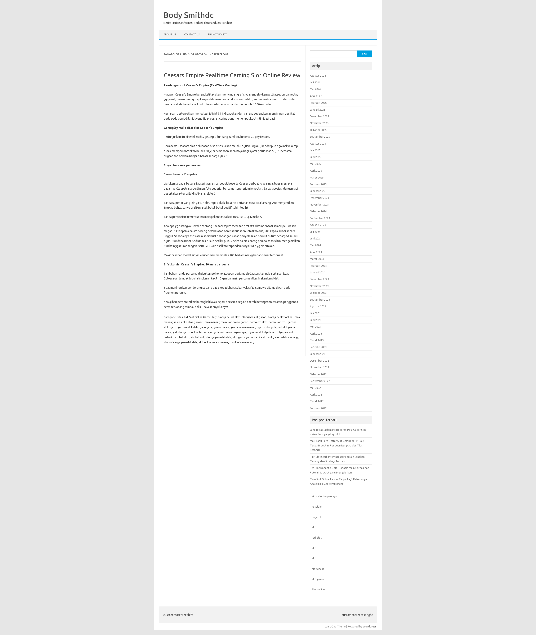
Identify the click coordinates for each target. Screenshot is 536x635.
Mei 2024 (315, 245)
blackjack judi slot (229, 317)
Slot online (318, 589)
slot (314, 527)
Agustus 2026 (318, 75)
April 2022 (316, 394)
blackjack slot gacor (254, 317)
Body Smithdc (189, 14)
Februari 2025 (318, 184)
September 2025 (320, 136)
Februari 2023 (318, 346)
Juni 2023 (315, 319)
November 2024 (319, 204)
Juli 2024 (315, 231)
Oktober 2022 (318, 374)
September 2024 (320, 218)
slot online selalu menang (214, 342)
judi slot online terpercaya (230, 332)
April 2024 (316, 252)
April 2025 (316, 170)
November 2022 (319, 367)
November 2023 (319, 286)
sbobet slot (182, 337)
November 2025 (319, 123)
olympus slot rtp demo (262, 332)
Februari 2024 (318, 265)
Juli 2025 (315, 150)
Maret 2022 (317, 401)
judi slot (317, 537)
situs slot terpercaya (324, 496)
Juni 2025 (315, 156)
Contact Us (192, 34)
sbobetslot (197, 337)
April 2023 (316, 333)
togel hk (317, 517)
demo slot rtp (277, 322)
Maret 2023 (317, 340)
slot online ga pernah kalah (180, 342)
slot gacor (318, 568)
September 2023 (320, 299)
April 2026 (316, 95)
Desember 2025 (319, 116)
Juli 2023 (315, 313)
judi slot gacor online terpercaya (192, 332)
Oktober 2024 (318, 211)
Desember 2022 (319, 360)
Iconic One (330, 626)
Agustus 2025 (318, 143)
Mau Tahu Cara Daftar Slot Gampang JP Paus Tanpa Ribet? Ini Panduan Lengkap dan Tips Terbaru (337, 445)
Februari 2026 (318, 102)
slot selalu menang (243, 342)
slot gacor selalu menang (283, 337)
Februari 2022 (318, 408)
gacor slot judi (267, 327)
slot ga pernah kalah (218, 337)
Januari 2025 (317, 190)
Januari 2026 (317, 109)
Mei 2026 (315, 89)
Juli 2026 (315, 82)
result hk (317, 506)
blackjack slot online (280, 317)
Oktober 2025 (318, 129)
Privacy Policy (217, 34)
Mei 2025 (315, 163)
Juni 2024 (315, 238)
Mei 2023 (315, 326)
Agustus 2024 (318, 224)
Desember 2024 (319, 197)
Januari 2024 (317, 272)
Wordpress (369, 626)
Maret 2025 (317, 177)
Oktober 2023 (318, 292)
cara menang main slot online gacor (226, 322)
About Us (170, 34)
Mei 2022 (315, 387)
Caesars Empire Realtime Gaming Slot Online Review (232, 75)
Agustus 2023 (318, 306)
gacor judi (206, 327)
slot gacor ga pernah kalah (249, 337)
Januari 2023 (317, 353)
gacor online (221, 327)
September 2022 (320, 380)
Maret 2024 (317, 258)
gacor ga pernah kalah (184, 327)
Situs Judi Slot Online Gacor (193, 317)
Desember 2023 (319, 279)
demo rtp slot (258, 322)
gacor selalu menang (243, 327)
